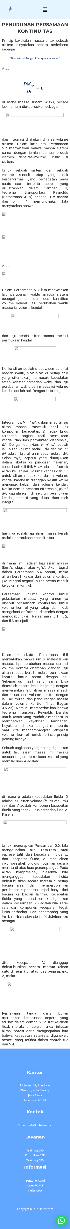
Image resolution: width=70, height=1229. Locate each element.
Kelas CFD (35, 1190)
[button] (45, 10)
